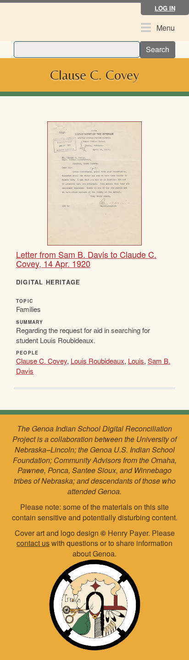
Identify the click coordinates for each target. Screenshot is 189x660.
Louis (136, 360)
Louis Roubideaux (97, 360)
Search (157, 49)
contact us (33, 543)
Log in (165, 8)
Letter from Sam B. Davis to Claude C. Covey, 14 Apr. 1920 (86, 258)
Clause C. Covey (41, 360)
